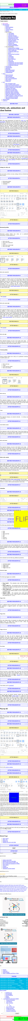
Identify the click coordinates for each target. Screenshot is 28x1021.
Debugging (7, 68)
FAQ (4, 82)
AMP (20, 885)
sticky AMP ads (12, 159)
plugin (25, 890)
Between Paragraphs (9, 77)
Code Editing (11, 33)
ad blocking (2, 885)
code (11, 887)
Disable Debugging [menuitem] (10, 1000)
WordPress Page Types (13, 41)
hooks (26, 888)
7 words (26, 554)
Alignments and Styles (13, 38)
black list (22, 886)
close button (8, 887)
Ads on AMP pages (12, 50)
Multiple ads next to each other (9, 842)
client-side (4, 887)
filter (12, 888)
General (4, 296)
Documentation (6, 24)
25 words (25, 617)
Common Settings (9, 29)
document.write (8, 888)
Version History (6, 99)
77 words (25, 275)
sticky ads (23, 120)
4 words (26, 682)
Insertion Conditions (12, 44)
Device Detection (12, 59)
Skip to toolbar (3, 990)
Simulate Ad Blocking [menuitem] (11, 1011)
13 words (25, 170)
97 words (25, 117)
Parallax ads (8, 81)
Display (18, 675)
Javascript (11, 890)
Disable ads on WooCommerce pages (13, 85)
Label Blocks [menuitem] (9, 1001)
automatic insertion (3, 886)
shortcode (12, 891)
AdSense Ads (11, 43)
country (13, 887)
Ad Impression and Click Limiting (15, 63)
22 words (25, 601)
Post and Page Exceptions (13, 54)
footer (15, 888)
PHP (18, 890)
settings (8, 891)
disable (4, 888)
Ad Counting (11, 57)
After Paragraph (8, 76)
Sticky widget (15, 695)
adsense (12, 885)
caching (25, 886)
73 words (25, 136)
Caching (10, 55)
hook (24, 888)
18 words (25, 824)
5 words (26, 573)
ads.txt (9, 52)
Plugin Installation (9, 27)
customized (11, 685)
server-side (5, 891)
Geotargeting (11, 61)
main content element (15, 286)
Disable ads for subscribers (11, 89)
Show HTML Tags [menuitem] (10, 1006)
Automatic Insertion (12, 35)
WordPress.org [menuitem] (8, 992)
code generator (16, 144)
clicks (1, 887)
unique (17, 891)
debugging (23, 887)
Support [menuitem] (7, 996)
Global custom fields (9, 71)
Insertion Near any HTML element (15, 49)
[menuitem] (15, 1013)
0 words (26, 249)
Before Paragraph (9, 74)
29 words (25, 337)
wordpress (22, 891)
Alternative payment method (11, 98)
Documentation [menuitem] (8, 993)
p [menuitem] (9, 1004)
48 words (25, 152)
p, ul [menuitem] (10, 1005)
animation (22, 885)
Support (4, 969)
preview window (9, 767)
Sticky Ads (10, 60)
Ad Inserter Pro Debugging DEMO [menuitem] (11, 998)
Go (26, 878)
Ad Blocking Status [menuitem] (10, 1009)
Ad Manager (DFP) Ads (13, 51)
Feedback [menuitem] (7, 997)
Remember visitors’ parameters (12, 92)
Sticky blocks (8, 79)
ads (9, 885)
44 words (25, 632)
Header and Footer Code (13, 39)
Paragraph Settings (12, 40)
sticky (15, 891)
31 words (25, 541)
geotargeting (18, 888)
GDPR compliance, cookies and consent (14, 95)
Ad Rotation (10, 56)
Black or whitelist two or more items (13, 87)
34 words (25, 428)
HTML (1, 890)
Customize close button (10, 88)
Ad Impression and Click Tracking (15, 62)
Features (7, 26)
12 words (25, 230)
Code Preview (11, 34)
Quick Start (7, 28)
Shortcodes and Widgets (13, 37)
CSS (15, 887)
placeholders (2, 121)
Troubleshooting (8, 72)
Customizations (8, 67)
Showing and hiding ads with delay (13, 94)
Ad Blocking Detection (13, 65)
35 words (25, 510)
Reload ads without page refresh (12, 93)
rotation (1, 891)
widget (20, 891)
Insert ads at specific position (11, 90)
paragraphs (15, 890)
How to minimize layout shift (11, 97)
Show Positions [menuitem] (9, 1002)
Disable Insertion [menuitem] (10, 1008)
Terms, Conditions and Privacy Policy (11, 973)
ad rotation (7, 885)
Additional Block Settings (13, 48)
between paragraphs (17, 886)
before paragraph (11, 886)
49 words (25, 668)
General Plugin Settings (13, 45)
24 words (25, 712)
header (21, 888)
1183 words (25, 114)
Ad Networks (8, 66)
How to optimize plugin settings (12, 84)
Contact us (5, 100)
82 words (25, 460)
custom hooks (19, 887)
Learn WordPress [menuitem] (9, 995)
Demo (4, 73)
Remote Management (10, 70)
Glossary (7, 30)
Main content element (15, 479)
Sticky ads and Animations (11, 78)
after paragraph (16, 885)
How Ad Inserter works (10, 83)
